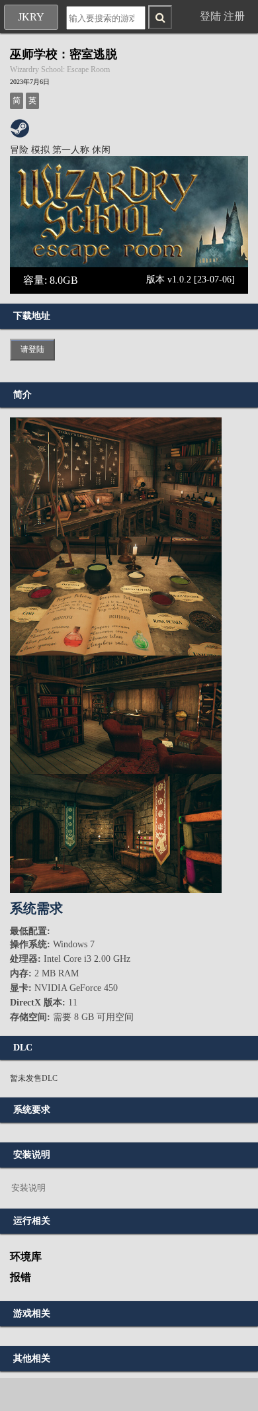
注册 (234, 16)
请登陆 (32, 349)
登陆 (210, 16)
